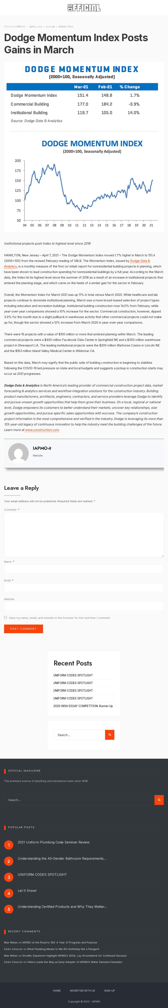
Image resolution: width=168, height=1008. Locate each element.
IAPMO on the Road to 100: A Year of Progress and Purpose (59, 942)
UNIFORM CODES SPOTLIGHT (73, 675)
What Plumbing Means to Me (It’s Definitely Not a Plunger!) (63, 949)
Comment (11, 509)
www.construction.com (42, 430)
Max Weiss (11, 942)
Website (9, 599)
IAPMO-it (20, 26)
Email (9, 580)
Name (9, 561)
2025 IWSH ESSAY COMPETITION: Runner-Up (83, 706)
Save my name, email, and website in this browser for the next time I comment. (59, 617)
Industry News (66, 26)
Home (57, 990)
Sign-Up (109, 990)
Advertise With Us (82, 990)
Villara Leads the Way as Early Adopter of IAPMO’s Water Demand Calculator (75, 962)
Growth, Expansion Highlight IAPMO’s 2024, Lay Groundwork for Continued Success (74, 955)
